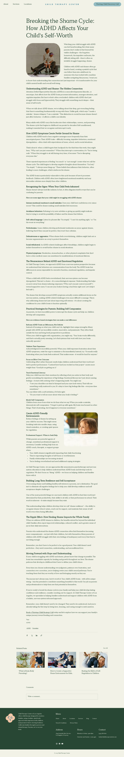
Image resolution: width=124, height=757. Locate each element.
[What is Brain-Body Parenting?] (30, 660)
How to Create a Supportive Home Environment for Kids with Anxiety (61, 672)
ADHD (28, 623)
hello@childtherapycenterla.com (108, 737)
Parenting (35, 628)
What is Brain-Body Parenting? (26, 672)
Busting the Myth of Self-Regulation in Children (91, 672)
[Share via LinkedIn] (36, 635)
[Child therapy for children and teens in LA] (62, 660)
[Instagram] (57, 744)
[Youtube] (62, 744)
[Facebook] (59, 744)
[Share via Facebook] (27, 635)
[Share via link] (41, 635)
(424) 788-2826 (102, 733)
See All (105, 648)
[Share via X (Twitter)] (32, 635)
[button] (72, 718)
